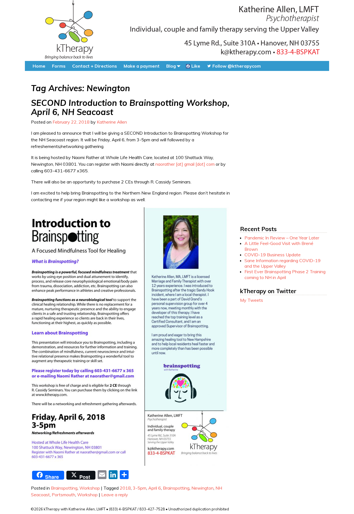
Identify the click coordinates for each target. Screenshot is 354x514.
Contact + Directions (94, 66)
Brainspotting (64, 488)
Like (195, 66)
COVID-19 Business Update (272, 254)
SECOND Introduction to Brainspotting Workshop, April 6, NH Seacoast (130, 107)
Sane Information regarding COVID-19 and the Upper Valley (282, 263)
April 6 (154, 488)
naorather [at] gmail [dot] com (185, 164)
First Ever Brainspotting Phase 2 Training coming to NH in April (285, 274)
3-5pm (139, 488)
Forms (59, 66)
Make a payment (142, 66)
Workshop (89, 488)
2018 (125, 488)
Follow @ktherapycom (236, 66)
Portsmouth (63, 494)
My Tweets (251, 300)
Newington (202, 488)
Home (39, 66)
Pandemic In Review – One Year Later (281, 238)
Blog (171, 66)
